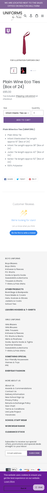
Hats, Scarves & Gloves (16, 298)
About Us (9, 385)
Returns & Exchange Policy (17, 403)
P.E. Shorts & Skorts (14, 336)
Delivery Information (15, 394)
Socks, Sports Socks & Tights (19, 342)
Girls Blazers (11, 324)
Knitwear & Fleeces (14, 269)
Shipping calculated (25, 96)
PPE (6, 365)
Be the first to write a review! (23, 233)
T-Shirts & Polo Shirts (15, 283)
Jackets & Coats (13, 301)
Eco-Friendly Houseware (16, 359)
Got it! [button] (23, 488)
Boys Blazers (11, 263)
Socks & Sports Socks (15, 275)
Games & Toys (12, 362)
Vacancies (10, 414)
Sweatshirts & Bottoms (16, 278)
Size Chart (10, 406)
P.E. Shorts (10, 272)
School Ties (10, 304)
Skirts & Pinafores (13, 339)
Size (5, 108)
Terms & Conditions (14, 408)
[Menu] (42, 15)
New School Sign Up (14, 397)
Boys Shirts (10, 266)
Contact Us (10, 391)
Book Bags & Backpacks (16, 292)
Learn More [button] (9, 482)
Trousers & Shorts (13, 281)
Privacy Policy (11, 400)
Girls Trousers (11, 330)
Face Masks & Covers (15, 295)
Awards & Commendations (18, 388)
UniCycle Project (13, 411)
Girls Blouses (11, 327)
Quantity (36, 108)
